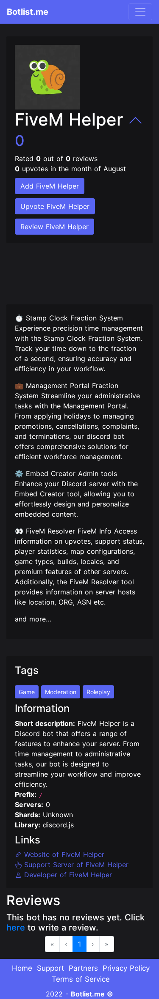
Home (22, 968)
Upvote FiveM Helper (54, 206)
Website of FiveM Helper (63, 854)
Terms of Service (81, 979)
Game (27, 691)
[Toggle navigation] (140, 11)
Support (50, 968)
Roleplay (98, 691)
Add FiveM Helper (49, 186)
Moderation (60, 691)
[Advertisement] (74, 268)
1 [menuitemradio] (79, 944)
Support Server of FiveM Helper (75, 864)
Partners (83, 968)
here (15, 927)
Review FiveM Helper (54, 226)
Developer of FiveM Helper (67, 874)
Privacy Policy (126, 968)
